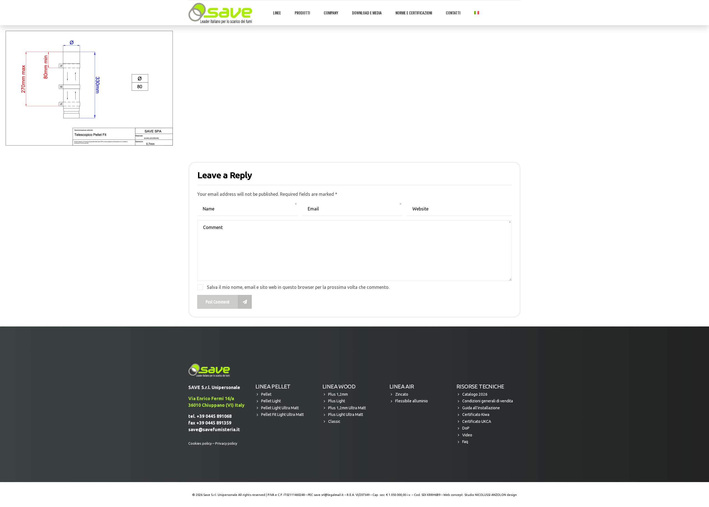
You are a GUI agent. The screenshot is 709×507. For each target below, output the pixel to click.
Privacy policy (226, 443)
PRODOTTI (302, 13)
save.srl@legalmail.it (329, 494)
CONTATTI (453, 13)
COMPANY (331, 13)
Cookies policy (200, 443)
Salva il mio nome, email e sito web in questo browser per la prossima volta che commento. (298, 287)
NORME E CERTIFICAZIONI (413, 13)
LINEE (277, 13)
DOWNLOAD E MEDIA (367, 13)
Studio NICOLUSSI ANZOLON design (490, 494)
